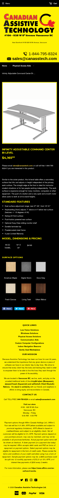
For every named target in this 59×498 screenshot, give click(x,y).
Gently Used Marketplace (29, 349)
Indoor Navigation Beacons (29, 346)
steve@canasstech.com (23, 165)
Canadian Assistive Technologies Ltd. (30, 487)
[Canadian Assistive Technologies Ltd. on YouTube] (35, 480)
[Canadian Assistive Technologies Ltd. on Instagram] (31, 480)
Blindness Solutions (29, 333)
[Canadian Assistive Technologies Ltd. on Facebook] (26, 480)
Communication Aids (30, 339)
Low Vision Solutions (29, 330)
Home (4, 65)
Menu (7, 3)
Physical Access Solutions (29, 336)
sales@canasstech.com (34, 58)
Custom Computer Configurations (29, 343)
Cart (55, 3)
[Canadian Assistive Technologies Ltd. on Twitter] (21, 480)
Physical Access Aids (22, 65)
